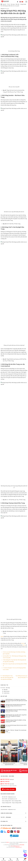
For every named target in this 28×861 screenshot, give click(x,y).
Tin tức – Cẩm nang (6, 687)
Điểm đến (17, 4)
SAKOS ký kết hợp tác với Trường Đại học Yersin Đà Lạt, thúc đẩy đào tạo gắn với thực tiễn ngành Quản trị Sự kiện (16, 700)
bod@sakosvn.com (12, 809)
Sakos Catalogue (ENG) (16, 800)
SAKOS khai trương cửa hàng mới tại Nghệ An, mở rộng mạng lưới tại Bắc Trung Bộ (16, 720)
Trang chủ (4, 4)
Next (26, 752)
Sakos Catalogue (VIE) (6, 800)
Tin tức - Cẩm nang (11, 4)
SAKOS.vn (8, 842)
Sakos (2, 636)
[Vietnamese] (22, 1)
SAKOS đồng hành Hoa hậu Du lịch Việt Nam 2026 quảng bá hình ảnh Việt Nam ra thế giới (16, 710)
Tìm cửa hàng (3, 860)
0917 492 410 (5, 784)
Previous (2, 752)
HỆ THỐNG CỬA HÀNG (9, 789)
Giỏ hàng (24, 859)
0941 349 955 (5, 781)
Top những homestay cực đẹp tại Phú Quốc (21, 676)
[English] (20, 1)
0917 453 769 (4, 797)
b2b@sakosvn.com (12, 797)
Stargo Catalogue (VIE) (6, 802)
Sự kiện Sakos (6, 693)
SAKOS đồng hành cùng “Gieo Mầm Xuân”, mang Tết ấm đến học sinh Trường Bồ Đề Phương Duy (16, 715)
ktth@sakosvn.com (18, 847)
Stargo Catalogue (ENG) (16, 802)
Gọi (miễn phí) (10, 860)
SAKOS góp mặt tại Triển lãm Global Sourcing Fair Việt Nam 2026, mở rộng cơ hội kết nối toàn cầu (15, 705)
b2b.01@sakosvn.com (12, 798)
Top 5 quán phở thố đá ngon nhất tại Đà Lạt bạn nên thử (16, 725)
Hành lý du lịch (6, 691)
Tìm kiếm (17, 860)
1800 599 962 (5, 779)
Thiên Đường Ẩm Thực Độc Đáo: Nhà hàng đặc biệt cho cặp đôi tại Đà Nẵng (7, 677)
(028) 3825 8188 (4, 809)
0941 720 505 (4, 798)
